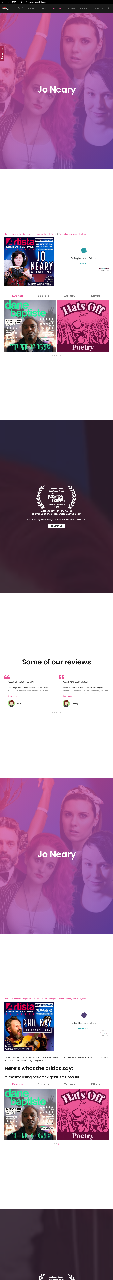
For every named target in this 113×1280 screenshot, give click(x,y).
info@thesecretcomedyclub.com (64, 513)
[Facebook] (19, 8)
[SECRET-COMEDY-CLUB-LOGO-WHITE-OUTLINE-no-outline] (6, 8)
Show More (67, 696)
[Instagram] (22, 8)
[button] (110, 8)
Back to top (85, 263)
